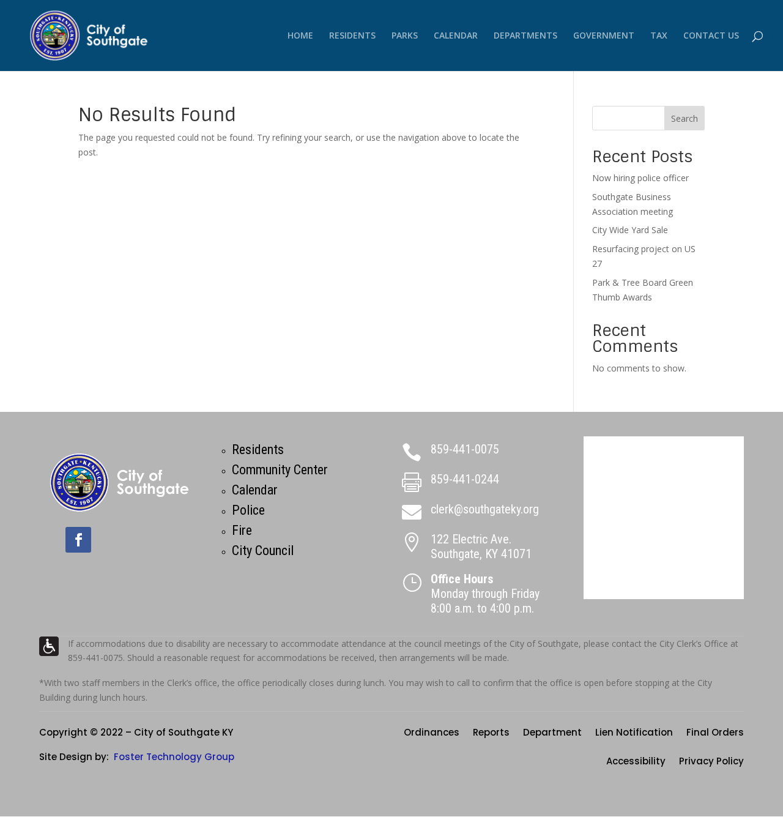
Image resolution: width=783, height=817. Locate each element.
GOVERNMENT (603, 36)
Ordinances (431, 733)
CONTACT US (711, 36)
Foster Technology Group (174, 756)
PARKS (405, 36)
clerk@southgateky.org (485, 509)
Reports (491, 733)
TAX (658, 36)
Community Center (280, 469)
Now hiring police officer (640, 178)
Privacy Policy (711, 762)
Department (552, 733)
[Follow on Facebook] (78, 540)
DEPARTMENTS (525, 36)
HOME (300, 36)
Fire (242, 530)
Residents (258, 449)
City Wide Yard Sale (630, 230)
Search (684, 118)
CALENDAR (456, 36)
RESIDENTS (352, 36)
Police (248, 510)
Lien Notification (634, 733)
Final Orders (715, 733)
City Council (263, 550)
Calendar (255, 490)
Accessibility (636, 762)
